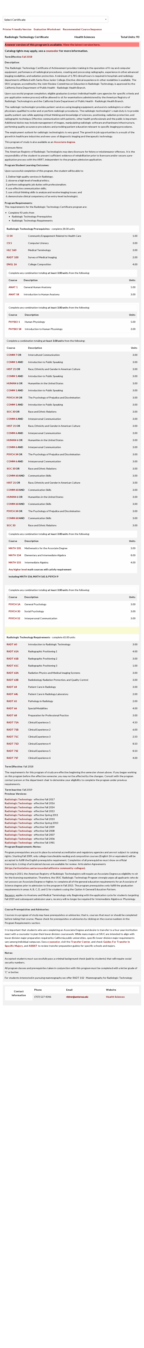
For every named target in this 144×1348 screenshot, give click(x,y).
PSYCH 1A (14, 604)
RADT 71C (13, 736)
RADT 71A (13, 722)
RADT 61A (13, 651)
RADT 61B (12, 658)
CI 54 (9, 235)
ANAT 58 (14, 294)
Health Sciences (115, 996)
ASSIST (33, 945)
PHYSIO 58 (15, 328)
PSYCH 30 (14, 611)
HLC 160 (11, 250)
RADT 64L (12, 694)
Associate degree (64, 141)
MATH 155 (15, 562)
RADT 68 (12, 715)
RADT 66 (12, 708)
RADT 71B (12, 729)
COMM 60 (12, 475)
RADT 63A (13, 672)
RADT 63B (12, 679)
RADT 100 (12, 257)
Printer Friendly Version (17, 29)
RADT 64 (12, 686)
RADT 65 (12, 701)
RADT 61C (13, 665)
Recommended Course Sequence (82, 29)
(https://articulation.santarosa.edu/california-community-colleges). (45, 868)
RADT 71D (13, 743)
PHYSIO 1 (14, 321)
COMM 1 (12, 362)
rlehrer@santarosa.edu (77, 996)
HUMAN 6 (12, 383)
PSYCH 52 (14, 618)
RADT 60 (12, 644)
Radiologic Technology (18, 799)
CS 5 (9, 243)
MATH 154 (15, 555)
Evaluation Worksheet (47, 29)
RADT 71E (12, 750)
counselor (52, 50)
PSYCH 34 (12, 397)
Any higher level (18, 569)
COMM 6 (12, 418)
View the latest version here (81, 44)
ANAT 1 (13, 287)
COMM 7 (12, 354)
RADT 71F (12, 757)
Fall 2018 (27, 56)
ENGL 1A (12, 264)
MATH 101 (15, 548)
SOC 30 (11, 411)
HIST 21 (11, 369)
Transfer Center (80, 941)
